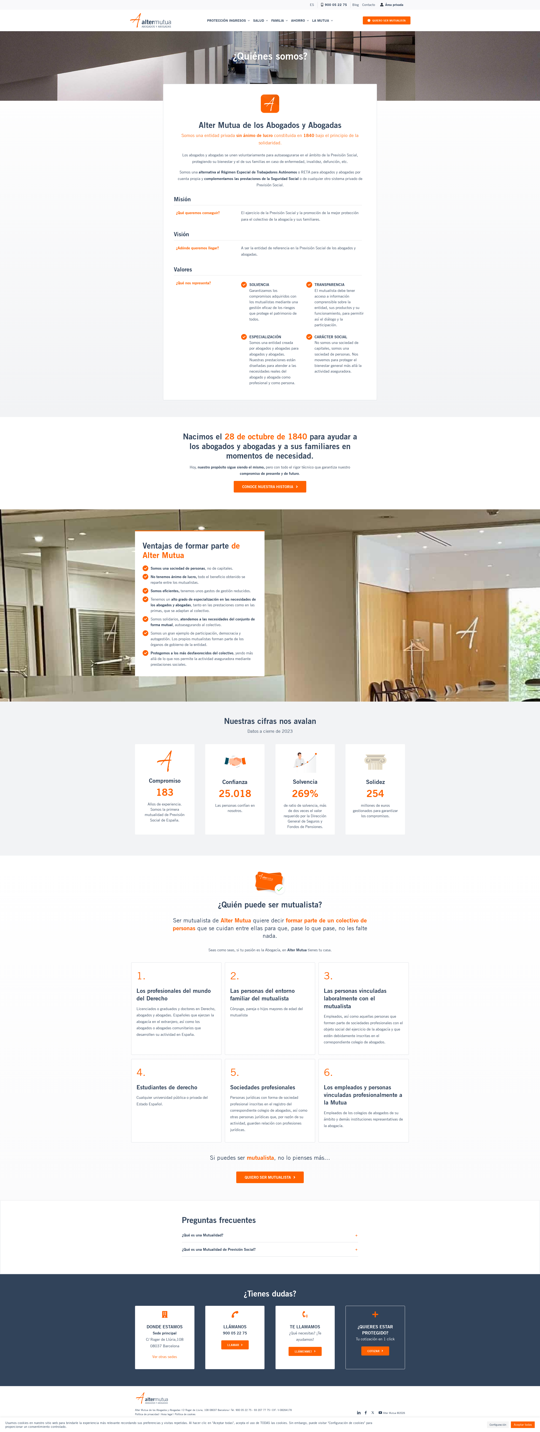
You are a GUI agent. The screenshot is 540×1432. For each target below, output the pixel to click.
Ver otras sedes (164, 1356)
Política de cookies (185, 1414)
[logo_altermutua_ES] (151, 14)
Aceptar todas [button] (523, 1424)
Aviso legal (167, 1414)
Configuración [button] (498, 1424)
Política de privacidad (147, 1414)
